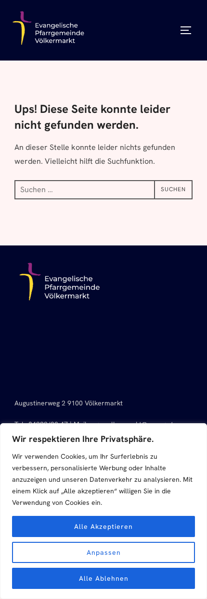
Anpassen (104, 552)
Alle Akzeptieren (103, 526)
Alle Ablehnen (104, 578)
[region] (103, 511)
